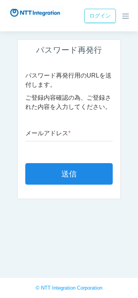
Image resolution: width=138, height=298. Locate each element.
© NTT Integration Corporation (69, 288)
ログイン (100, 16)
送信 (69, 174)
